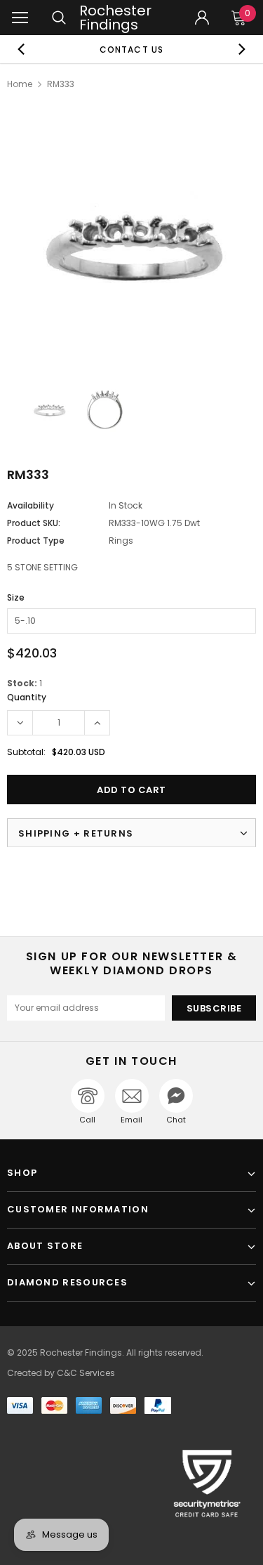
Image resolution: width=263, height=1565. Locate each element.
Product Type (36, 540)
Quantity (26, 697)
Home (19, 84)
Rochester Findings (115, 18)
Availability (30, 505)
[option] (132, 49)
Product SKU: (33, 523)
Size (16, 597)
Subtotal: (26, 752)
